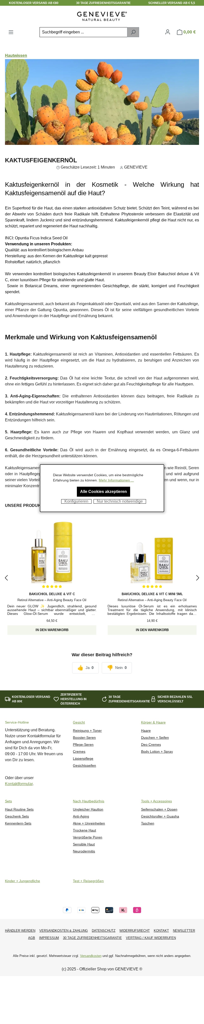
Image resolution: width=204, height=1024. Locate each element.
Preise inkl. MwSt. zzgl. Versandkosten (52, 624)
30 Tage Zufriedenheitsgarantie (92, 938)
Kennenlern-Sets (18, 823)
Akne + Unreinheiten (89, 823)
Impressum (49, 938)
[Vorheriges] (6, 578)
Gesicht (79, 722)
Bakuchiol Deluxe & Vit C (52, 594)
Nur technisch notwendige (120, 501)
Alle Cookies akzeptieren (103, 491)
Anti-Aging (81, 816)
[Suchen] (133, 32)
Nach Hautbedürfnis (88, 801)
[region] (102, 578)
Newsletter (184, 930)
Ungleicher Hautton (88, 809)
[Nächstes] (198, 578)
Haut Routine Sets (19, 809)
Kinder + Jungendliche (22, 881)
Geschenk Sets (17, 816)
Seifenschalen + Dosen (159, 809)
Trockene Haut (84, 830)
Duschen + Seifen (155, 738)
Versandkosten (91, 956)
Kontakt (161, 930)
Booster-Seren (84, 738)
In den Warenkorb (52, 630)
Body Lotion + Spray (157, 751)
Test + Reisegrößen (88, 881)
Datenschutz (103, 930)
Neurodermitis (84, 851)
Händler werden (20, 930)
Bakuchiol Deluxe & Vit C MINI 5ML (152, 594)
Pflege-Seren (83, 744)
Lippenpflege (83, 758)
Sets (8, 801)
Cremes (79, 751)
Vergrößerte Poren (87, 837)
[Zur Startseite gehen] (102, 16)
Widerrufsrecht (134, 930)
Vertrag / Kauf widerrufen (151, 938)
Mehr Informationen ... (116, 480)
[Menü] (11, 32)
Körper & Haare (153, 722)
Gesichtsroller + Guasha (160, 816)
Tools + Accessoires (156, 801)
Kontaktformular (19, 784)
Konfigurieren (76, 501)
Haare (146, 731)
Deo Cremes (151, 744)
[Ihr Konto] (168, 32)
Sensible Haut (84, 844)
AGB (31, 938)
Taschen (147, 823)
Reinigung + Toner (87, 731)
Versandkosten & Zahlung (63, 930)
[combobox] (83, 32)
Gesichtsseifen (84, 765)
